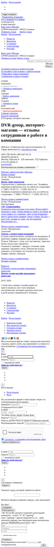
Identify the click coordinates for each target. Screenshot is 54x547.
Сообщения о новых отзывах (15, 76)
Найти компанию (10, 96)
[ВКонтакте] (3, 338)
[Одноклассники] (8, 338)
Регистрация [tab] (13, 392)
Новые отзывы (8, 174)
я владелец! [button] (6, 164)
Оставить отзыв (14, 328)
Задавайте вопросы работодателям (17, 69)
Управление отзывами (12, 17)
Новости (11, 39)
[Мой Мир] (11, 338)
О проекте (11, 43)
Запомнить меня (12, 362)
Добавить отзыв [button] (8, 32)
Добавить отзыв (10, 103)
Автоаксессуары (29, 149)
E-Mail (4, 410)
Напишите (32, 542)
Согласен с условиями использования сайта (25, 439)
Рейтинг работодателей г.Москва (16, 172)
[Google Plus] (17, 338)
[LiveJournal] (14, 338)
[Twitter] (6, 338)
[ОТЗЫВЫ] (13, 19)
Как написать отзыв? (16, 325)
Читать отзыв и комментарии (15, 199)
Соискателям (13, 46)
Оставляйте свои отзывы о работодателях (20, 71)
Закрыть (5, 485)
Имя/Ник (6, 404)
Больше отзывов (8, 261)
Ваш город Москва (10, 27)
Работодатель (8, 510)
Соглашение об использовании (31, 346)
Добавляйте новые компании (15, 74)
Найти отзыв (26, 32)
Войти (4, 2)
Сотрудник (6, 507)
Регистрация (15, 2)
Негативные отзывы (16, 333)
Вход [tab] (9, 395)
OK (2, 349)
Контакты (11, 41)
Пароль (4, 359)
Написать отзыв (14, 323)
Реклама (10, 48)
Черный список (14, 330)
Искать (49, 66)
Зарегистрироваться (12, 111)
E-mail (4, 357)
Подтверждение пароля (12, 423)
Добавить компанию (12, 88)
